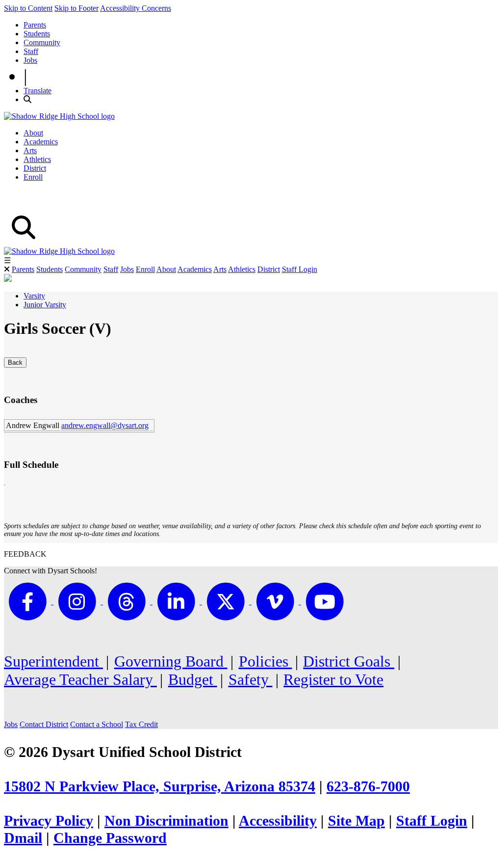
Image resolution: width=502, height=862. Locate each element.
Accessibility (278, 820)
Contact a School (96, 724)
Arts (30, 150)
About (33, 133)
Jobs (30, 60)
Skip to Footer (76, 8)
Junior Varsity (45, 304)
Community (42, 42)
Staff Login (299, 269)
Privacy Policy (48, 820)
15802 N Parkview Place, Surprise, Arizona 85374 (159, 786)
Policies (265, 661)
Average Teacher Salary (80, 679)
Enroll (33, 177)
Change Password (110, 838)
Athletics (37, 159)
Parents (35, 25)
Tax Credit (141, 724)
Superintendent (53, 661)
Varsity (34, 296)
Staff (31, 51)
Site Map (356, 820)
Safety (250, 679)
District (35, 168)
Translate (37, 90)
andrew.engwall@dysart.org (105, 425)
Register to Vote (333, 679)
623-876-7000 (368, 786)
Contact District (44, 724)
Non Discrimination (166, 820)
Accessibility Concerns (135, 8)
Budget (192, 679)
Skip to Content (28, 8)
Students (37, 33)
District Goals (348, 661)
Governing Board (170, 661)
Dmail (23, 838)
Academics (41, 141)
